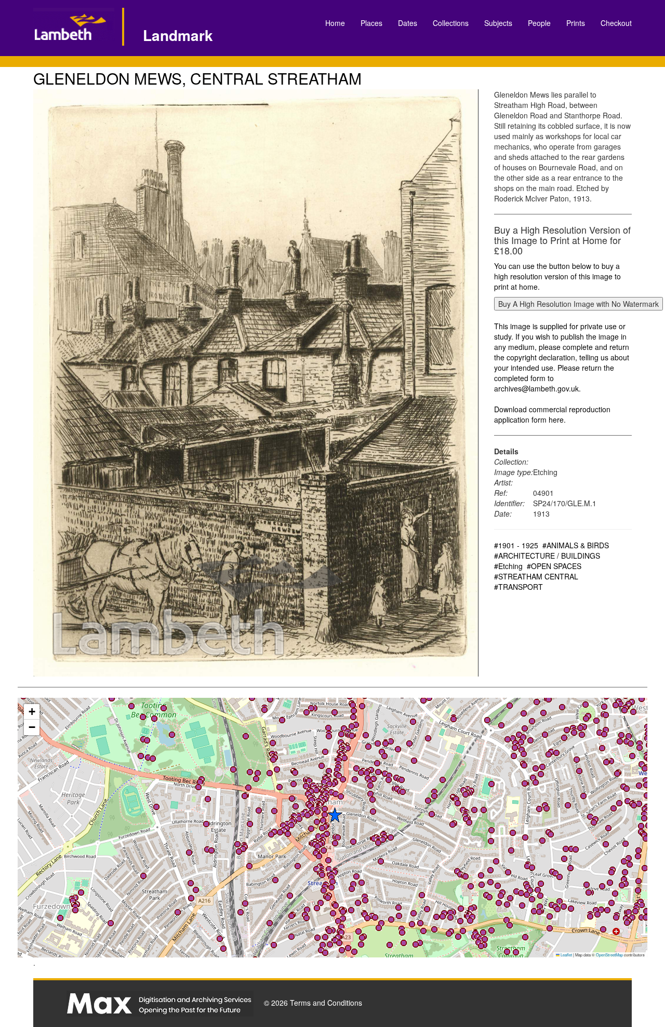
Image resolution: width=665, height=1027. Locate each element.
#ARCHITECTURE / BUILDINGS (547, 555)
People (539, 23)
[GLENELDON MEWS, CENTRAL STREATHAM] (255, 383)
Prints (575, 23)
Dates (407, 23)
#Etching (508, 566)
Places (371, 23)
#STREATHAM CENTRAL (536, 576)
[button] (291, 916)
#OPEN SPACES (554, 566)
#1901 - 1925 (516, 545)
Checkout (616, 23)
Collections (451, 23)
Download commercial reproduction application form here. (552, 414)
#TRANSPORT (518, 587)
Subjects (498, 23)
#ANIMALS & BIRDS (575, 545)
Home (335, 23)
